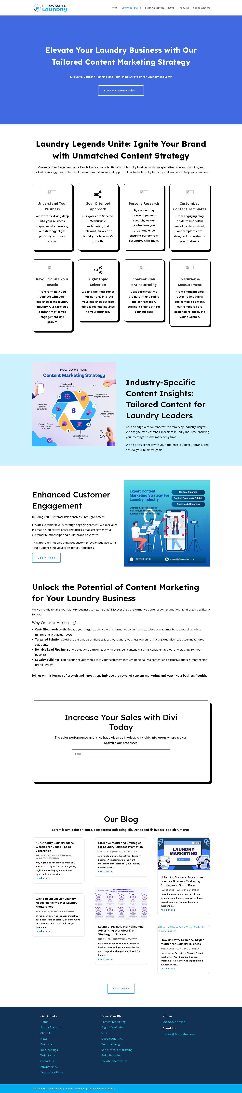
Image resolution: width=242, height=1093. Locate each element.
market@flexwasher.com (178, 1034)
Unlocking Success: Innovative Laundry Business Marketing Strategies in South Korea (182, 881)
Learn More (46, 557)
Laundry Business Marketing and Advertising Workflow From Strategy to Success (121, 930)
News (171, 8)
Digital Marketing (61, 855)
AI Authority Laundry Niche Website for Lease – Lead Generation (55, 846)
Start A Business (154, 8)
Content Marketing (113, 1022)
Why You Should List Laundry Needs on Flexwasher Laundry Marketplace (57, 902)
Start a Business (50, 1027)
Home (114, 8)
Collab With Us (201, 8)
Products (184, 8)
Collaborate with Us (114, 1061)
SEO (104, 1033)
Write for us (48, 1055)
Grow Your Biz (130, 8)
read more (43, 878)
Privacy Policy (49, 1066)
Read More (121, 988)
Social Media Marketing (116, 1050)
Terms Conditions (51, 1072)
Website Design (111, 1044)
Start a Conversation (119, 90)
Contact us (47, 1061)
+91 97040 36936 (173, 1022)
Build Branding (111, 1055)
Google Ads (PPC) (112, 1038)
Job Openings (49, 1050)
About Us (46, 1033)
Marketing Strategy (47, 858)
